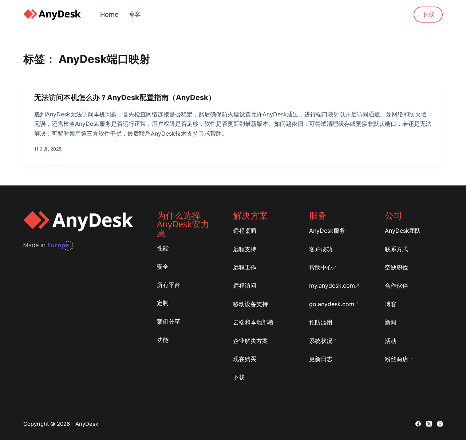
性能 (163, 248)
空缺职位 (396, 267)
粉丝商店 (396, 359)
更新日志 (320, 359)
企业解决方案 (250, 340)
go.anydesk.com (331, 304)
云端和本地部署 (253, 322)
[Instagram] (440, 424)
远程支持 (244, 249)
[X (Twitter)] (429, 424)
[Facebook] (418, 424)
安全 (163, 266)
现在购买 (244, 359)
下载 (428, 14)
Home (109, 14)
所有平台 (168, 284)
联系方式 (396, 249)
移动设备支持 (250, 304)
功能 (163, 339)
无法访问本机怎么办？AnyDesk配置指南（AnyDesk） (125, 97)
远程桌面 (244, 230)
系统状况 (320, 340)
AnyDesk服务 (327, 230)
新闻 (390, 322)
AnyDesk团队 (403, 230)
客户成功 (320, 249)
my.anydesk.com (332, 285)
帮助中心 (320, 267)
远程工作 (244, 267)
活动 (390, 340)
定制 (163, 303)
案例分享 (168, 321)
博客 (134, 14)
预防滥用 (320, 322)
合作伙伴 (396, 285)
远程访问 (244, 285)
